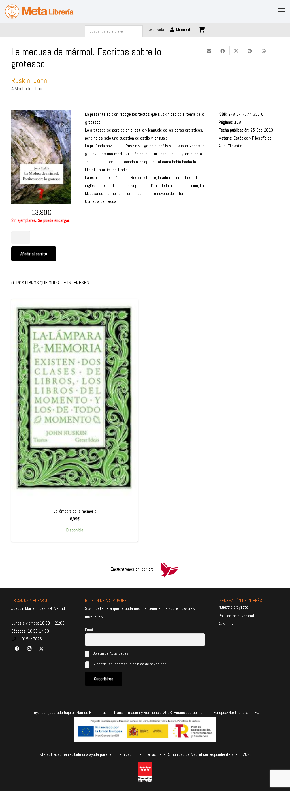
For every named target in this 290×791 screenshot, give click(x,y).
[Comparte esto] (223, 50)
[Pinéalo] (250, 50)
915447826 (32, 639)
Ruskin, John (29, 80)
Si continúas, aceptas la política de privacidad (129, 663)
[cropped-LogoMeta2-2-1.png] (39, 11)
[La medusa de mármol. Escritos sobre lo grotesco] (41, 114)
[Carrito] (202, 30)
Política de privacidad (236, 616)
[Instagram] (29, 648)
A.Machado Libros (27, 88)
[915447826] (16, 639)
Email (89, 629)
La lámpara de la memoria (74, 511)
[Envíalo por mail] (209, 50)
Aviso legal (227, 624)
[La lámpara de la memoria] (74, 401)
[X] (41, 648)
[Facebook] (17, 648)
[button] (281, 11)
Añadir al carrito (33, 254)
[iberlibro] (169, 569)
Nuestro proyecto (233, 607)
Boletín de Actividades (110, 653)
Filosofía (235, 146)
